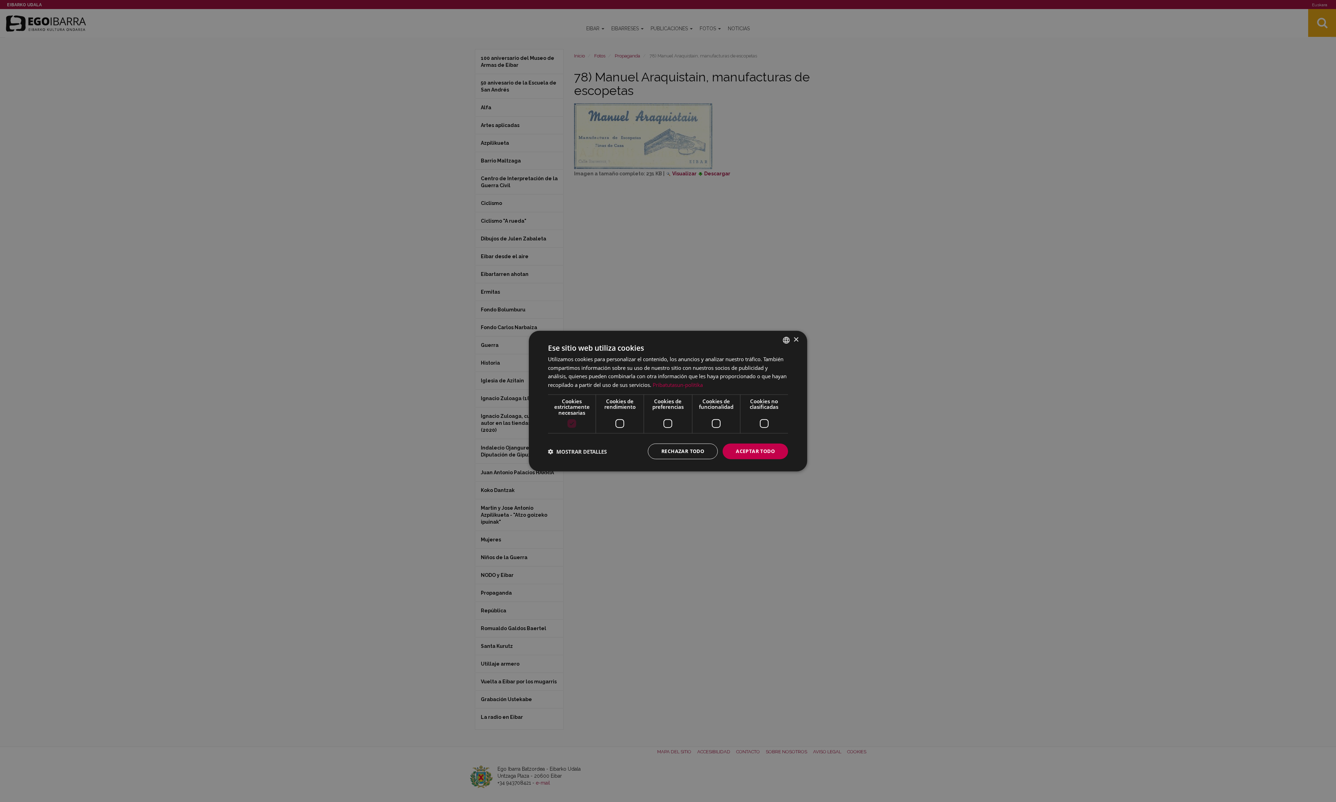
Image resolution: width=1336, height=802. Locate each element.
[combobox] (786, 339)
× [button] (795, 339)
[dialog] (668, 401)
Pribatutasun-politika (678, 384)
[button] (577, 451)
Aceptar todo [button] (755, 451)
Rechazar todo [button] (682, 451)
